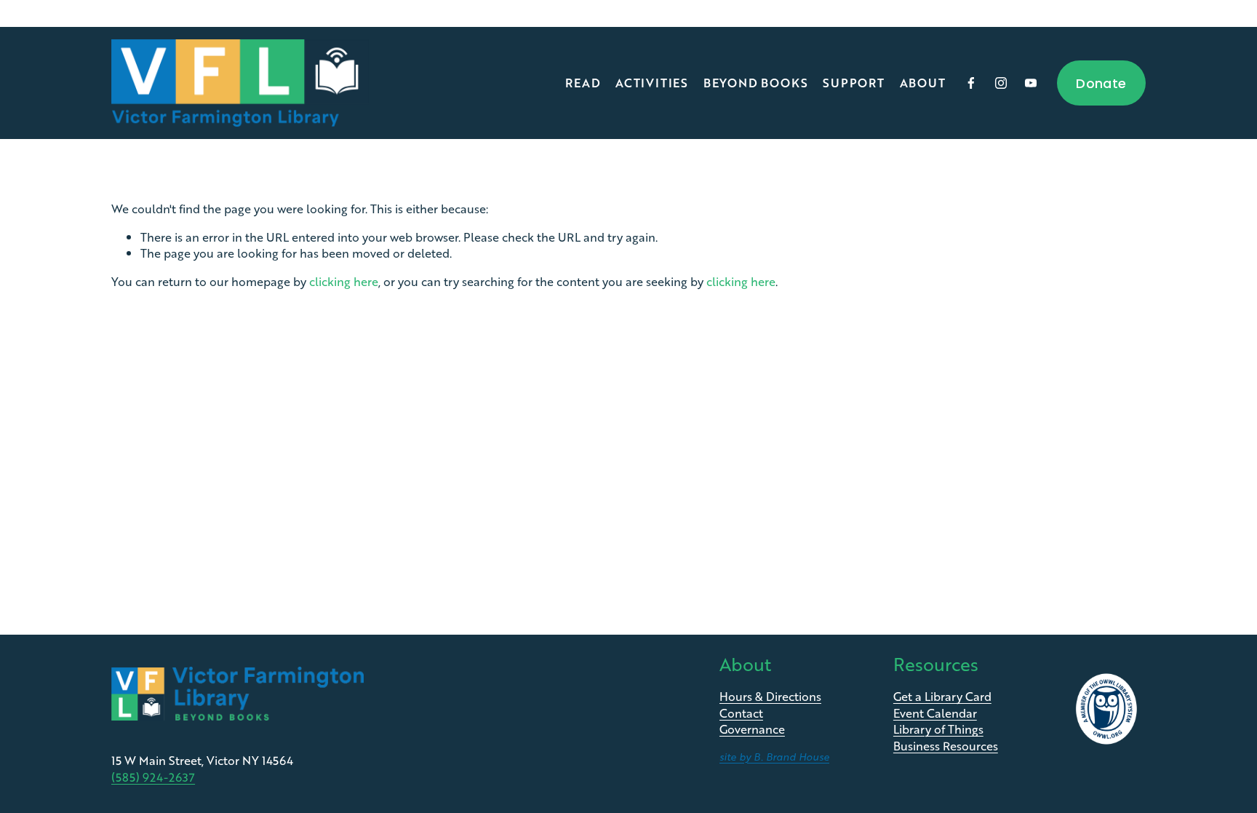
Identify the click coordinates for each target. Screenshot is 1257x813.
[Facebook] (971, 83)
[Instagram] (1001, 83)
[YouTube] (1030, 83)
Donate (1101, 83)
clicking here (343, 281)
